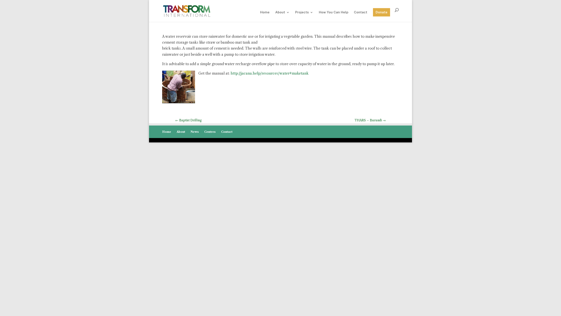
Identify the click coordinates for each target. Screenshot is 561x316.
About (280, 12)
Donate (381, 12)
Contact (360, 12)
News (195, 131)
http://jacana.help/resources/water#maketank (270, 73)
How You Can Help (333, 12)
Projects (302, 12)
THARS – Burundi (370, 120)
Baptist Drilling (188, 120)
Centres (210, 131)
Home (265, 12)
